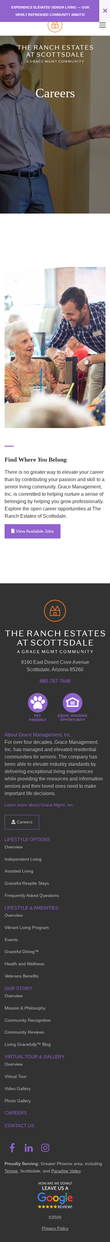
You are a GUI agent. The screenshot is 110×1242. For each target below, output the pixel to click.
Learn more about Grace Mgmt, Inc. (39, 804)
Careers (24, 821)
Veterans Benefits (21, 976)
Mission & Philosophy (25, 1008)
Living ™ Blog (28, 1044)
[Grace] (55, 25)
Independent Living (23, 859)
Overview (14, 846)
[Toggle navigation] (102, 25)
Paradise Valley (66, 1170)
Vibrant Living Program (27, 927)
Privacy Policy (55, 1228)
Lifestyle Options (27, 839)
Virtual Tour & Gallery (34, 1056)
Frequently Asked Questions (32, 895)
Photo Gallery (18, 1100)
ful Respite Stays (27, 883)
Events (11, 939)
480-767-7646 (55, 681)
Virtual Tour (16, 1076)
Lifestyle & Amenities (31, 907)
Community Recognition (28, 1020)
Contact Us (19, 1125)
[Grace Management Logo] (55, 609)
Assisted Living (19, 871)
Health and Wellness (24, 963)
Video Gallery (18, 1088)
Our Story (18, 988)
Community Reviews (24, 1032)
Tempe (11, 1170)
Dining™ (22, 951)
